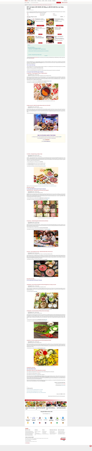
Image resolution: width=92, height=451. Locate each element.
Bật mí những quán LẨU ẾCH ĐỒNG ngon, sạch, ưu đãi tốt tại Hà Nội (36, 392)
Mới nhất (46, 0)
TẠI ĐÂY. (45, 82)
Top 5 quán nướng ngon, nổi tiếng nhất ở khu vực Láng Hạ (35, 389)
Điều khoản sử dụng (52, 431)
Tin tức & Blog (49, 0)
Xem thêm (46, 55)
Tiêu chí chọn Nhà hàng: (31, 47)
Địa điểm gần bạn (44, 431)
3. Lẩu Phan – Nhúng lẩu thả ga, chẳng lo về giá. (35, 54)
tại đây (49, 413)
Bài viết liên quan (29, 400)
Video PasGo (53, 0)
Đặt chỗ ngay (40, 25)
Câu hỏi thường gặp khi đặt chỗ (38, 434)
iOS (61, 385)
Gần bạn (29, 0)
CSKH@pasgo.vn (34, 439)
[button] (26, 404)
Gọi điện (40, 34)
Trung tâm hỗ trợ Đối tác (61, 431)
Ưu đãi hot (43, 0)
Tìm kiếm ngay (44, 432)
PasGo (36, 374)
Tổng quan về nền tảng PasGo (37, 432)
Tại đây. (36, 291)
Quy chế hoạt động (52, 432)
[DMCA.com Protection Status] (63, 440)
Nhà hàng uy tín (39, 0)
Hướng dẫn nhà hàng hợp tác (61, 432)
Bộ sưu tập (32, 0)
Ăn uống (35, 0)
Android (64, 385)
